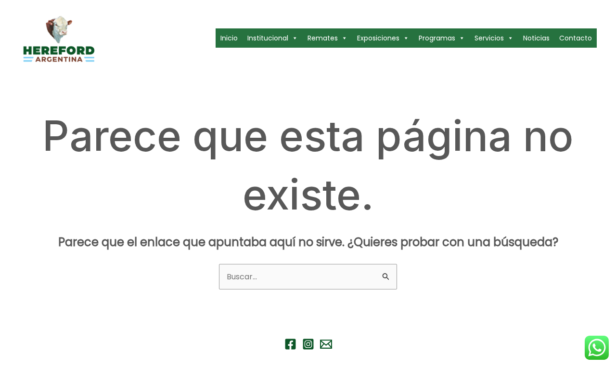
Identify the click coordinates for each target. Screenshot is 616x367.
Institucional (267, 38)
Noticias (536, 38)
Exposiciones (378, 38)
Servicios (489, 38)
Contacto (575, 38)
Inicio (229, 38)
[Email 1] (326, 344)
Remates (323, 38)
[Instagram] (308, 344)
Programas (437, 38)
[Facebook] (290, 344)
